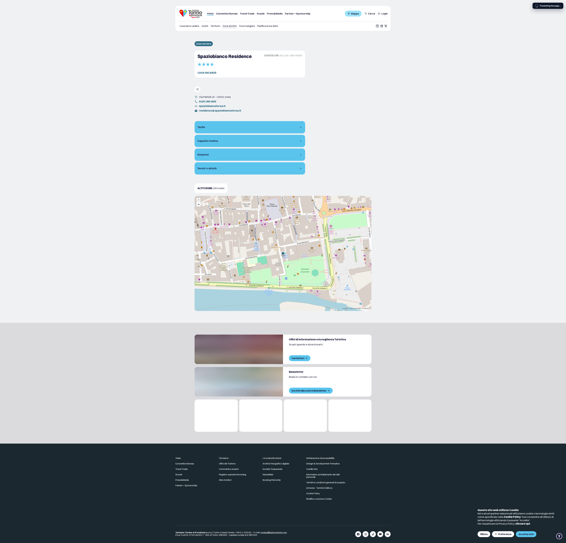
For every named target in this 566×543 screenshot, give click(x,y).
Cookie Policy (512, 516)
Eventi (205, 25)
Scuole (261, 13)
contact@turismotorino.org (273, 532)
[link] (378, 459)
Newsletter (268, 474)
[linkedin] (388, 534)
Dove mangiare (247, 25)
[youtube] (380, 534)
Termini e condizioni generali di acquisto (325, 482)
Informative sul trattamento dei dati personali (323, 475)
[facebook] (358, 534)
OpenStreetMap (355, 308)
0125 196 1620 (207, 101)
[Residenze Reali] (305, 415)
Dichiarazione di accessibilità (320, 458)
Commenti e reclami (229, 469)
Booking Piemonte (272, 480)
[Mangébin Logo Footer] (260, 415)
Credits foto (312, 469)
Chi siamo (224, 458)
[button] (283, 253)
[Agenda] (382, 26)
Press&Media (275, 13)
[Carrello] (386, 26)
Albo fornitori (225, 480)
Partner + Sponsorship (297, 13)
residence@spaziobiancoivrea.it (220, 110)
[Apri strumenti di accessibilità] (559, 536)
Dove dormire (230, 25)
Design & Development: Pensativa (323, 463)
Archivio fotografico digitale (276, 463)
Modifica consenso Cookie (319, 499)
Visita (210, 13)
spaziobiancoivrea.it (212, 106)
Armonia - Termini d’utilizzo (319, 488)
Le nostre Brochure (272, 458)
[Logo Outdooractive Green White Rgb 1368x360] (350, 415)
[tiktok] (373, 534)
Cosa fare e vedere (189, 25)
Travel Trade (247, 13)
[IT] (377, 26)
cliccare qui (522, 523)
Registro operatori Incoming (232, 474)
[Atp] (216, 415)
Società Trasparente (272, 469)
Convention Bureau (227, 13)
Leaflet (344, 308)
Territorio (215, 25)
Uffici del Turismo (227, 463)
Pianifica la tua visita (267, 25)
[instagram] (365, 534)
